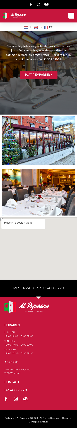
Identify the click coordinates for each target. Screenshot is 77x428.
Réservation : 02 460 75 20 (38, 288)
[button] (71, 16)
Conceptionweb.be (38, 421)
